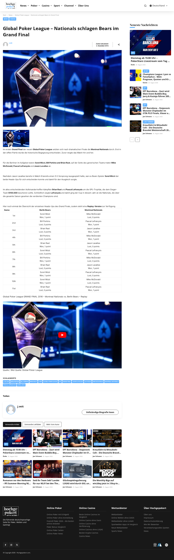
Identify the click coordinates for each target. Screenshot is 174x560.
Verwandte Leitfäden (32, 424)
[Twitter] (107, 396)
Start (4, 15)
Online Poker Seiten (55, 530)
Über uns (148, 514)
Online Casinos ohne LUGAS (91, 529)
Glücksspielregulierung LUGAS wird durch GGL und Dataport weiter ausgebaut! (77, 483)
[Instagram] (11, 544)
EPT (103, 24)
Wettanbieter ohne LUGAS (122, 521)
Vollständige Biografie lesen (100, 412)
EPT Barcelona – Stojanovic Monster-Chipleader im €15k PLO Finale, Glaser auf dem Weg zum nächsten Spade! (156, 113)
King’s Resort (107, 28)
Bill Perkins (24, 381)
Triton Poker (137, 16)
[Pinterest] (113, 396)
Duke (5, 456)
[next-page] (137, 139)
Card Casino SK (108, 20)
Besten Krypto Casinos (88, 533)
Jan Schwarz (37, 456)
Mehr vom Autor (52, 424)
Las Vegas (87, 381)
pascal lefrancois (9, 385)
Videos (134, 28)
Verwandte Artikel (12, 424)
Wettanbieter (117, 514)
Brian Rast (33, 381)
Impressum (148, 518)
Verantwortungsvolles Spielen (156, 527)
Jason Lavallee (77, 381)
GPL (60, 381)
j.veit (10, 43)
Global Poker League (50, 381)
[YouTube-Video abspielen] (62, 335)
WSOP (134, 20)
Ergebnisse (9, 475)
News (23, 5)
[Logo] (12, 6)
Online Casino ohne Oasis (90, 520)
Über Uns (83, 5)
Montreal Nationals (112, 381)
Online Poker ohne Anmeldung (60, 518)
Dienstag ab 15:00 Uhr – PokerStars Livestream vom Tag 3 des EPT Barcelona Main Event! (150, 61)
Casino (45, 5)
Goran (145, 83)
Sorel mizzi (21, 385)
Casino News (84, 536)
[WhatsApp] (119, 396)
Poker (34, 5)
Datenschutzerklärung (153, 521)
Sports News (116, 531)
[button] (145, 5)
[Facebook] (101, 396)
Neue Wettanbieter (119, 527)
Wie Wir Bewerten (151, 524)
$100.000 (6, 381)
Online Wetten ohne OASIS (122, 518)
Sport (57, 5)
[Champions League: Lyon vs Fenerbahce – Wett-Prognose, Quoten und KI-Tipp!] (135, 75)
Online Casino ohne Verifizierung (87, 524)
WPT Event (136, 24)
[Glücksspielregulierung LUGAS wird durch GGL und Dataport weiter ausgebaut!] (77, 469)
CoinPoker (106, 16)
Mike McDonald (98, 381)
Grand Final (67, 381)
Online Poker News (55, 533)
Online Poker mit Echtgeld (58, 514)
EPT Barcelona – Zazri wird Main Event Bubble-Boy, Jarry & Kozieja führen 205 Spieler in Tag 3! (156, 95)
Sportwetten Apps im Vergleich (124, 524)
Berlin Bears (15, 381)
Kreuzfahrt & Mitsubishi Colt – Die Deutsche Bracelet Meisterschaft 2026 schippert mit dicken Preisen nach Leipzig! (157, 130)
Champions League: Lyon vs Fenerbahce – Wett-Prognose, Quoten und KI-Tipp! (157, 78)
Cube (40, 381)
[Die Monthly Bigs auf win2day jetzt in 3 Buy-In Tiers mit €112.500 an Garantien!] (107, 469)
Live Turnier (100, 444)
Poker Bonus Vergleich (56, 527)
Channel (69, 5)
